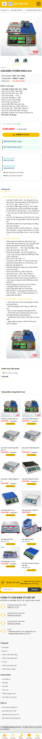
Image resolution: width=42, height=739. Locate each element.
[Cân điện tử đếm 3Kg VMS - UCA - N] (10, 436)
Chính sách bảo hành (9, 658)
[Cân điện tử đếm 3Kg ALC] (10, 407)
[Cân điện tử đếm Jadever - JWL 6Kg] (31, 554)
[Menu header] (4, 4)
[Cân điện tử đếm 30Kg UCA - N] (10, 467)
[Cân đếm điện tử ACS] (10, 553)
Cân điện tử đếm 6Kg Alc (30, 419)
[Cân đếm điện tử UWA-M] (31, 498)
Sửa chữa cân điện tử (9, 707)
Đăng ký (34, 589)
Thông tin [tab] (5, 189)
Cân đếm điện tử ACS (8, 561)
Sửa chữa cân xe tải (9, 711)
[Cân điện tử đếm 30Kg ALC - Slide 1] (21, 35)
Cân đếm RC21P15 (27, 539)
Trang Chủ (4, 10)
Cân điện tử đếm (16, 10)
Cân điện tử (6, 679)
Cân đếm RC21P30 (7, 539)
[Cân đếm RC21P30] (10, 527)
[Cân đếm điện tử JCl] (10, 498)
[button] (39, 4)
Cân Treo (5, 690)
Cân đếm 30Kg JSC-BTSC (30, 479)
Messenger (29, 738)
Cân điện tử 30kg (11, 373)
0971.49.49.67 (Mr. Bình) (12, 147)
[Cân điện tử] (18, 4)
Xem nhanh (10, 423)
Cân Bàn (5, 683)
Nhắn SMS (37, 738)
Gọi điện (21, 738)
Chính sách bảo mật (9, 665)
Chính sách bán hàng (9, 655)
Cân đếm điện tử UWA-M (30, 510)
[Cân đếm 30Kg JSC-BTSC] (31, 467)
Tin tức (4, 662)
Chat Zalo (12, 738)
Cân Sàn (5, 686)
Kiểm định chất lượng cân (11, 718)
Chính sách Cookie (8, 669)
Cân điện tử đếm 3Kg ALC (9, 419)
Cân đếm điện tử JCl (8, 510)
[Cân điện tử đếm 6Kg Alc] (31, 407)
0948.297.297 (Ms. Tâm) (13, 141)
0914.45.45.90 (9, 168)
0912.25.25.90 (9, 160)
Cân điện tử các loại (9, 697)
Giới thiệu (5, 647)
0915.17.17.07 (22, 135)
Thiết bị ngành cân (8, 694)
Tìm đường (5, 738)
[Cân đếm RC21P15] (31, 527)
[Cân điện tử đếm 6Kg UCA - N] (31, 436)
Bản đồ (4, 651)
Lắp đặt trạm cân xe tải (10, 714)
